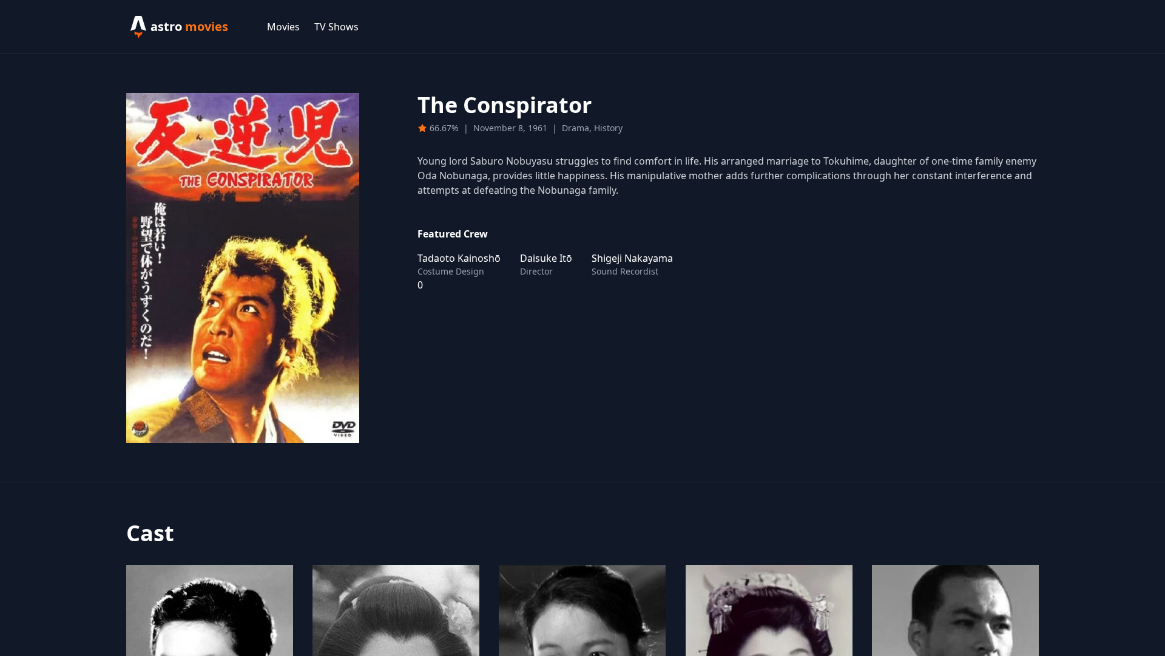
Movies (283, 26)
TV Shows (336, 26)
